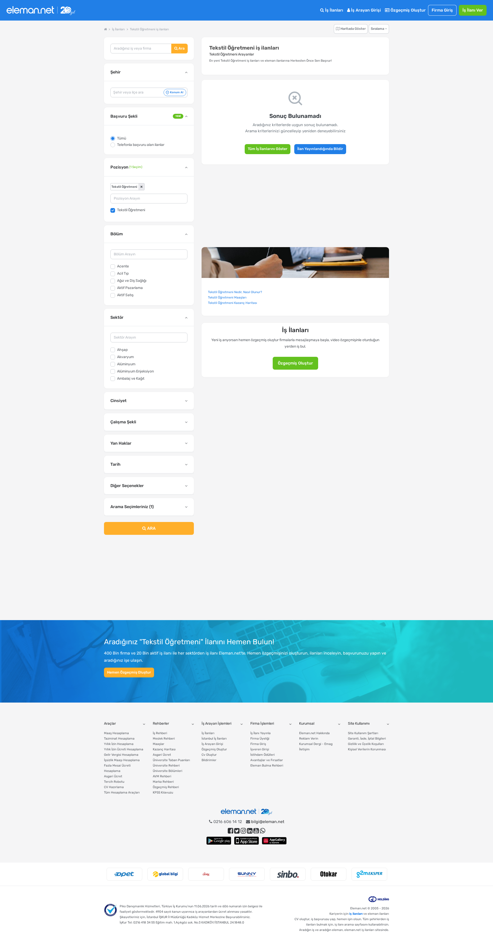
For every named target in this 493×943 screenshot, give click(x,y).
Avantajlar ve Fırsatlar (266, 760)
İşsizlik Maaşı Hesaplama (122, 760)
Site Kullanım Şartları (363, 733)
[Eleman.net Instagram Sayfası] (243, 831)
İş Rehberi (160, 733)
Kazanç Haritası (164, 749)
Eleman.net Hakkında (314, 733)
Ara (181, 48)
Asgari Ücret (113, 776)
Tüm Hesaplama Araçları (122, 792)
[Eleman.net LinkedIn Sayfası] (249, 831)
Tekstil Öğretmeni (131, 210)
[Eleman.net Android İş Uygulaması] (218, 841)
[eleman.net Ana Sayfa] (105, 29)
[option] (124, 874)
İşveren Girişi (259, 749)
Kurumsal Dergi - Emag (316, 744)
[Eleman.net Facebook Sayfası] (230, 831)
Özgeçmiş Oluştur (408, 10)
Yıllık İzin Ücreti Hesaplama (123, 749)
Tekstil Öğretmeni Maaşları (227, 297)
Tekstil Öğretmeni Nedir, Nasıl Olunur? (235, 292)
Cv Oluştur (209, 755)
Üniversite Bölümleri (167, 771)
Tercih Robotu (114, 781)
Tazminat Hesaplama (119, 738)
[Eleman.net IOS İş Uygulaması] (246, 841)
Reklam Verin (308, 738)
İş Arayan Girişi (365, 10)
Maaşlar (158, 744)
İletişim (304, 749)
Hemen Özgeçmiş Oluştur (129, 672)
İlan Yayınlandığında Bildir (320, 149)
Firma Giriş (442, 10)
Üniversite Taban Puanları (171, 760)
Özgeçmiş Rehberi (166, 787)
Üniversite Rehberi (166, 765)
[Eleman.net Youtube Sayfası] (256, 831)
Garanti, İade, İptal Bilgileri (367, 738)
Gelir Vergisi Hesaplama (121, 755)
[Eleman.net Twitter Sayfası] (237, 831)
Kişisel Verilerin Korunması (367, 749)
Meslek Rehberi (164, 738)
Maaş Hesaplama (116, 733)
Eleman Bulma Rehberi (266, 765)
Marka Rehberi (163, 781)
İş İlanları (333, 10)
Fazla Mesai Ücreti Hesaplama (117, 768)
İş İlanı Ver (472, 10)
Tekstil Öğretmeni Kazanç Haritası (232, 303)
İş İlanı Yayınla (260, 733)
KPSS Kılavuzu (163, 792)
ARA (151, 528)
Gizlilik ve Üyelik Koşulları (366, 744)
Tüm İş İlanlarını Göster (267, 149)
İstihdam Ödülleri (262, 755)
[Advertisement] (149, 581)
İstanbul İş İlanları (214, 738)
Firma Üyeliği (259, 738)
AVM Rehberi (162, 776)
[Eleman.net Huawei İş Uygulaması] (274, 840)
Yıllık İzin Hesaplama (119, 744)
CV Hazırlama (114, 787)
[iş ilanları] (40, 10)
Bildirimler (209, 760)
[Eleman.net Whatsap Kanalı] (262, 831)
